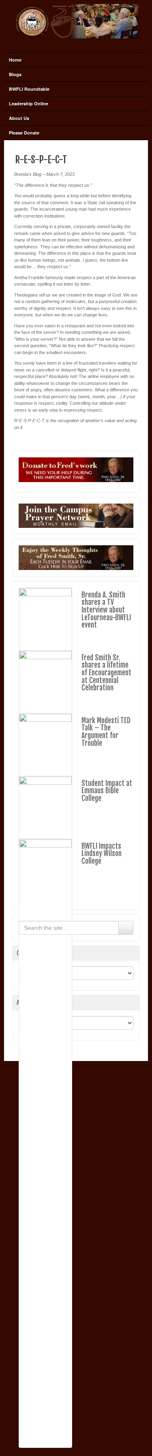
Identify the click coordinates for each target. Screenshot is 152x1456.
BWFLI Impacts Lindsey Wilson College (101, 853)
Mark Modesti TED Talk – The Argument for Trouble (106, 731)
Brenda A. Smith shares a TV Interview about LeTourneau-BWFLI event (106, 610)
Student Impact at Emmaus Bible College (106, 791)
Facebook (75, 43)
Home (15, 60)
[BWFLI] (76, 21)
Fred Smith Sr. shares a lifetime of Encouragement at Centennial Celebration (106, 672)
